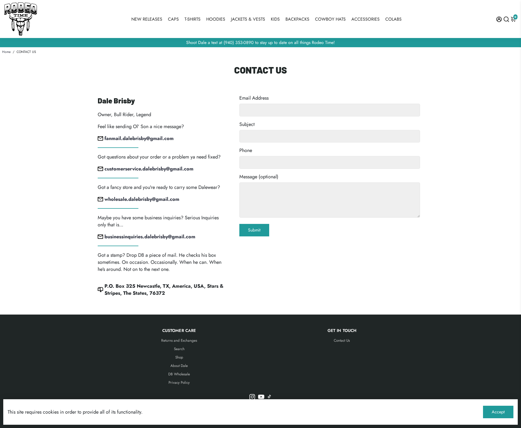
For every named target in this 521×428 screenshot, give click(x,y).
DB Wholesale (179, 374)
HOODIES (215, 19)
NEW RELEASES (146, 19)
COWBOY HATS (330, 19)
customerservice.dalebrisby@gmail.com (148, 168)
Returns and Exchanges (179, 340)
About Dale (179, 365)
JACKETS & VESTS (248, 19)
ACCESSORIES (365, 19)
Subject (247, 124)
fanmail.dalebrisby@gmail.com (139, 138)
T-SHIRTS (193, 19)
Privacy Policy (179, 382)
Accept (498, 412)
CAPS (173, 19)
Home (6, 51)
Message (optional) (258, 176)
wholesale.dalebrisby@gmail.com (141, 199)
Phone (245, 150)
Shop (179, 357)
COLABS (393, 19)
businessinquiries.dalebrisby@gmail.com (149, 236)
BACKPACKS (297, 19)
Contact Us (342, 340)
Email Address (254, 98)
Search (179, 348)
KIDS (275, 19)
